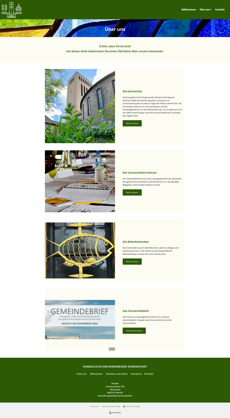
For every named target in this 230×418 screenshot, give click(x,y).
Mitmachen (96, 373)
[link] (205, 10)
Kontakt (220, 9)
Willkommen (188, 9)
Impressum (94, 406)
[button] (132, 123)
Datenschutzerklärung (111, 406)
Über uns (205, 9)
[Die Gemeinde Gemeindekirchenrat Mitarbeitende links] (211, 10)
